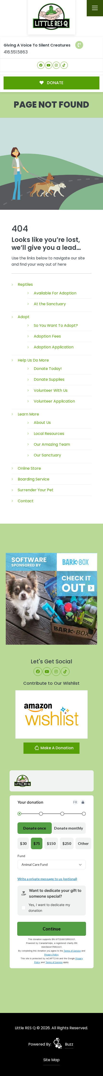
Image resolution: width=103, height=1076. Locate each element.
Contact (26, 501)
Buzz (69, 1044)
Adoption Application (54, 347)
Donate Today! (48, 368)
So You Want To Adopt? (56, 325)
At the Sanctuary (50, 304)
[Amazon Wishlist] (51, 714)
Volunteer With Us (51, 390)
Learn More (28, 414)
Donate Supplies (49, 379)
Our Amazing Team (52, 444)
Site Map (51, 1060)
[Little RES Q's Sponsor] (51, 598)
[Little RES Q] (51, 16)
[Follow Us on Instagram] (56, 65)
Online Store (29, 468)
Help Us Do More (33, 360)
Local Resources (49, 433)
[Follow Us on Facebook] (41, 65)
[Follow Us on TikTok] (64, 65)
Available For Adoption (55, 293)
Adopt (23, 317)
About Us (42, 422)
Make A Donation (57, 748)
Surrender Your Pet (35, 490)
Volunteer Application (54, 401)
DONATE (54, 83)
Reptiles (25, 284)
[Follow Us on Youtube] (48, 65)
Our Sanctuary (47, 455)
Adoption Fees (47, 336)
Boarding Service (33, 479)
